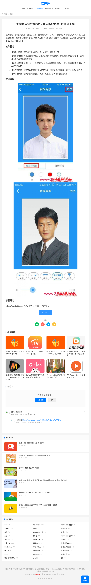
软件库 (45, 3)
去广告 (36, 536)
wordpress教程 (68, 525)
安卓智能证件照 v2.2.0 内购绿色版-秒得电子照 (45, 24)
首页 (23, 8)
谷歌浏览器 (66, 543)
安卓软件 (40, 8)
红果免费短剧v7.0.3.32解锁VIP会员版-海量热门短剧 (76, 353)
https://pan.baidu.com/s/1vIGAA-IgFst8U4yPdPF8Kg (41, 420)
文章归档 (62, 574)
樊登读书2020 (67, 547)
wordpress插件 (68, 536)
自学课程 (48, 8)
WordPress (38, 525)
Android (8, 528)
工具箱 (67, 8)
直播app (8, 539)
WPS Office (38, 547)
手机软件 (5, 14)
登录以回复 (31, 414)
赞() (59, 28)
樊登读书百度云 (11, 558)
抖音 (7, 532)
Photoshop (9, 547)
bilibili (7, 554)
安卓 (36, 528)
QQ (63, 558)
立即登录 (40, 400)
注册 (52, 400)
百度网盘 (37, 554)
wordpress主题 (39, 532)
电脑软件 (30, 8)
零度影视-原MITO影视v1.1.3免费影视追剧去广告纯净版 (15, 377)
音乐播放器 (38, 551)
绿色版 (8, 551)
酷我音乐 (65, 554)
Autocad (65, 539)
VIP (7, 525)
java (35, 558)
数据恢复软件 (67, 551)
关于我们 (58, 8)
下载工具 (9, 543)
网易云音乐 (38, 539)
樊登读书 (65, 528)
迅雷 (7, 536)
